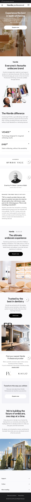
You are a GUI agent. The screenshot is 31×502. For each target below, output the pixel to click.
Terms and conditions (11, 495)
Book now (15, 315)
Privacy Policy (21, 495)
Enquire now (15, 27)
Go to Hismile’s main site (8, 1)
